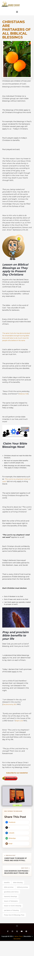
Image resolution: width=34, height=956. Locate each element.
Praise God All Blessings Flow (14, 915)
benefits (7, 882)
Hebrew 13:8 (23, 394)
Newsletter (17, 939)
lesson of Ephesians (11, 901)
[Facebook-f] (8, 931)
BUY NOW (17, 805)
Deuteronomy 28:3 (10, 704)
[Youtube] (22, 931)
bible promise (8, 887)
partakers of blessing (11, 910)
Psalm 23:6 (19, 721)
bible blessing (18, 882)
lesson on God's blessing (12, 906)
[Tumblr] (17, 931)
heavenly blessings (10, 896)
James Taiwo (18, 936)
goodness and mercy (11, 892)
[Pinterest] (26, 931)
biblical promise (22, 887)
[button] (16, 12)
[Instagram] (12, 931)
